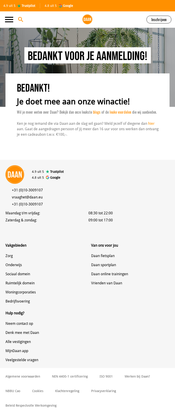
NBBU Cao (12, 391)
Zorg (9, 256)
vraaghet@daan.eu (27, 197)
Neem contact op (19, 323)
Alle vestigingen (18, 342)
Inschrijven (159, 19)
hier (151, 123)
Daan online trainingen (109, 274)
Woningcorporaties (20, 292)
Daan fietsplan (103, 256)
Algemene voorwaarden (22, 376)
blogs (96, 112)
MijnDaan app (16, 351)
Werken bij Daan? (137, 376)
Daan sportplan (103, 265)
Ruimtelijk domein (20, 283)
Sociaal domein (17, 274)
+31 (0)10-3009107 (27, 190)
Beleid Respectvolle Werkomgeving (31, 405)
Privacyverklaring (103, 391)
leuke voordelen (120, 112)
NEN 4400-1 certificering (70, 376)
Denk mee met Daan (22, 332)
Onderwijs (13, 265)
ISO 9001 (106, 376)
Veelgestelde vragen (21, 360)
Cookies (37, 391)
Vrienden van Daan (106, 283)
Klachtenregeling (67, 391)
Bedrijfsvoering (17, 301)
